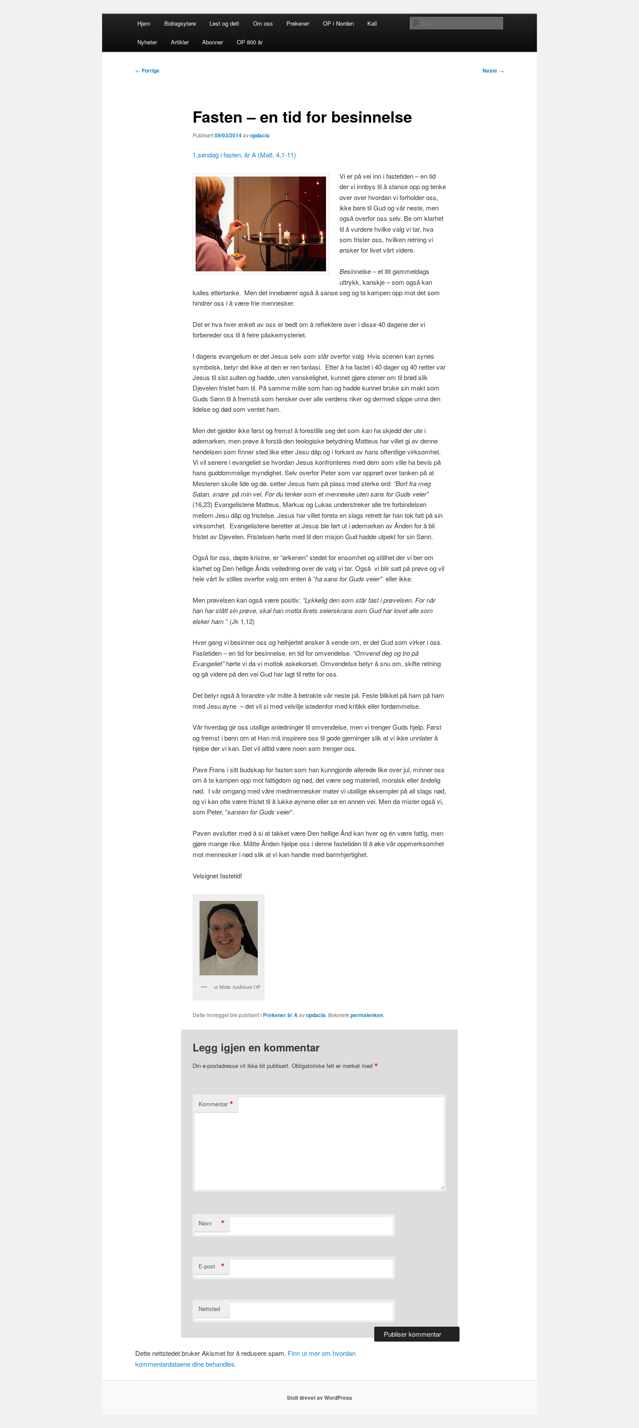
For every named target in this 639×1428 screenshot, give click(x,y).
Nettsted (209, 1309)
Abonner (212, 42)
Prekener (297, 23)
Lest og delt (224, 23)
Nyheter (147, 42)
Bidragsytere (180, 23)
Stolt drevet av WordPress (319, 1397)
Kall (372, 23)
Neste (493, 70)
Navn (212, 1223)
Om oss (263, 23)
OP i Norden (338, 23)
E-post (212, 1266)
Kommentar (216, 1104)
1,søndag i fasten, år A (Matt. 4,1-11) (245, 154)
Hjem (143, 23)
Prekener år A (280, 1015)
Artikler (180, 42)
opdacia (260, 135)
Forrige (147, 70)
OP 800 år (250, 42)
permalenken (366, 1015)
